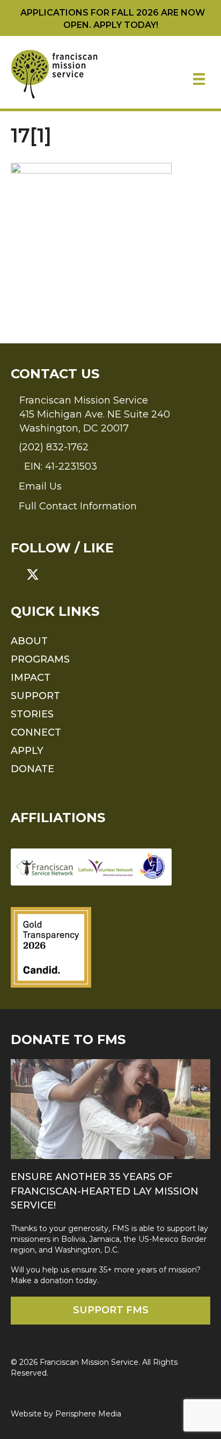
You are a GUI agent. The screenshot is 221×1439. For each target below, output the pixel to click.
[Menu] (199, 79)
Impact (30, 677)
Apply (27, 751)
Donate (32, 769)
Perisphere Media (88, 1414)
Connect (36, 732)
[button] (17, 574)
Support (35, 696)
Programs (40, 659)
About (29, 641)
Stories (32, 714)
